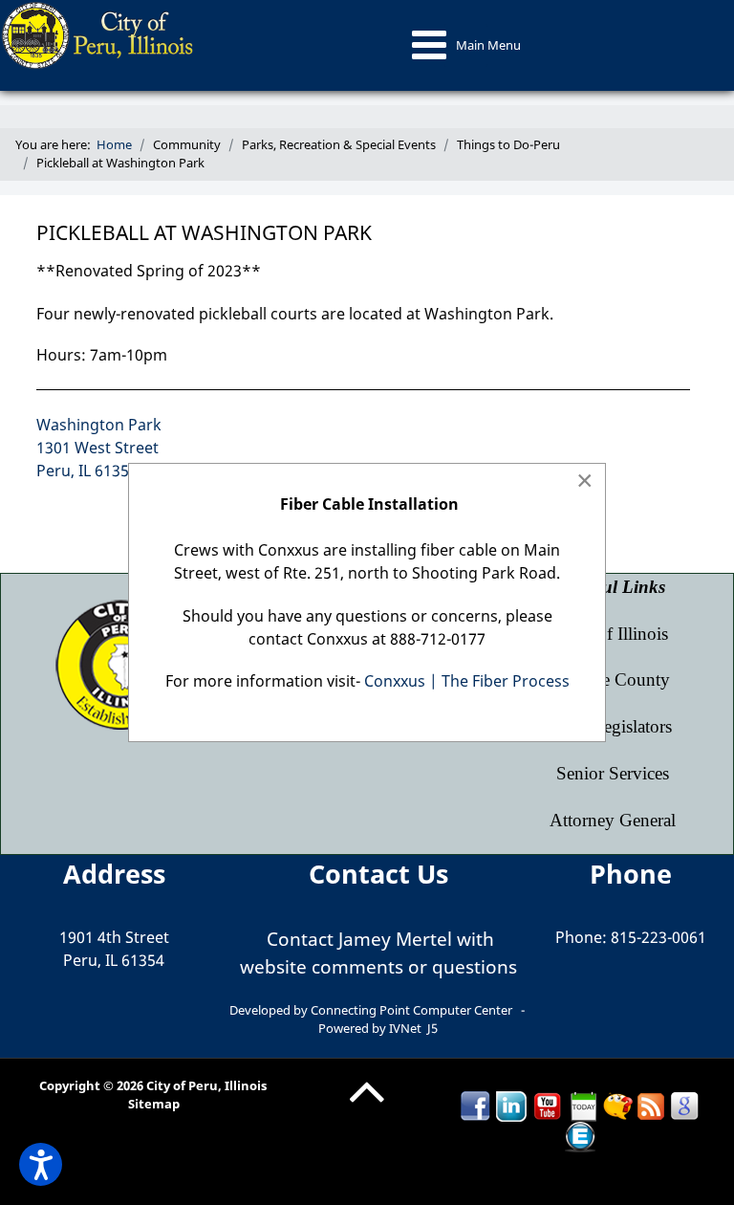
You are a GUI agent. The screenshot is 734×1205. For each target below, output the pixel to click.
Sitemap (154, 1103)
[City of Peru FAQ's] (617, 1104)
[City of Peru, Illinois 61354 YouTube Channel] (547, 1104)
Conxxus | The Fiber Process (467, 680)
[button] (40, 1164)
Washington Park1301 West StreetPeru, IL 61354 (99, 447)
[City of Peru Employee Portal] (580, 1135)
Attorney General (613, 820)
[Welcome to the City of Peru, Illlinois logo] (99, 33)
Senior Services (612, 773)
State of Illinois (612, 634)
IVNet (405, 1028)
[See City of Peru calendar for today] (584, 1104)
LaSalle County (612, 679)
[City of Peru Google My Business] (684, 1104)
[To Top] (366, 1106)
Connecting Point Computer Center (411, 1010)
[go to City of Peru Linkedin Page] (511, 1104)
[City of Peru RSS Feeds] (651, 1104)
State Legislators (612, 726)
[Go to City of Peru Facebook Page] (475, 1104)
